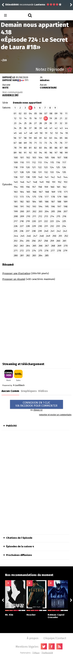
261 (64, 240)
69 (25, 143)
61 (40, 138)
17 (40, 118)
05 (35, 113)
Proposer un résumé (13, 279)
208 (16, 216)
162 (64, 187)
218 (22, 221)
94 (40, 152)
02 (20, 113)
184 (34, 201)
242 (59, 231)
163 (15, 191)
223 (52, 221)
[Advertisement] (36, 320)
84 (45, 147)
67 (15, 143)
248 (42, 236)
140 (40, 177)
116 (58, 162)
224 (58, 221)
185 (40, 201)
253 (15, 240)
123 (46, 167)
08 (51, 113)
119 (22, 167)
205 (53, 211)
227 (22, 226)
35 (20, 128)
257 (40, 240)
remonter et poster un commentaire (55, 415)
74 (50, 143)
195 (47, 206)
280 (16, 255)
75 (55, 143)
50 (41, 133)
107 (59, 157)
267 (47, 245)
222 (46, 221)
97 (56, 152)
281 (22, 255)
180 (65, 196)
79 (20, 147)
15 (30, 118)
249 (48, 236)
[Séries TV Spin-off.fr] (19, 15)
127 (15, 172)
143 (59, 177)
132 (46, 172)
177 (47, 196)
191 (22, 206)
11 (66, 113)
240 (46, 231)
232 (52, 226)
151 (53, 182)
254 (22, 240)
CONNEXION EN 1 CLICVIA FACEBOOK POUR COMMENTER (36, 404)
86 (56, 147)
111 (28, 162)
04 (30, 113)
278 (59, 250)
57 (20, 138)
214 (52, 216)
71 (35, 143)
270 (66, 245)
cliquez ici (37, 410)
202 (34, 211)
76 (61, 143)
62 (45, 138)
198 (65, 206)
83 (40, 147)
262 (15, 245)
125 (58, 167)
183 (28, 201)
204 (47, 211)
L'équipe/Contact (54, 638)
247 (35, 236)
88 (66, 147)
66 (66, 138)
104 (40, 157)
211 (34, 216)
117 (64, 162)
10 (61, 113)
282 (28, 255)
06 (40, 113)
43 (61, 128)
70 (30, 143)
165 (28, 191)
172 (15, 196)
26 (30, 123)
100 (16, 157)
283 (34, 255)
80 (25, 147)
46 (20, 133)
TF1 (26, 80)
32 (61, 123)
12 (15, 118)
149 (41, 182)
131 (40, 172)
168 (47, 191)
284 (40, 255)
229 (34, 226)
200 (22, 211)
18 (45, 118)
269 (59, 245)
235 (15, 231)
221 (40, 221)
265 (34, 245)
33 (66, 123)
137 (22, 177)
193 (34, 206)
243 (65, 231)
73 (45, 143)
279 (65, 250)
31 (56, 123)
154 (16, 187)
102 (28, 157)
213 (46, 216)
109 (16, 162)
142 (53, 177)
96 (51, 152)
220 (34, 221)
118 (15, 167)
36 (25, 128)
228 (28, 226)
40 (45, 128)
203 (40, 211)
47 (25, 133)
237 (28, 231)
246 (29, 236)
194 (40, 206)
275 (40, 250)
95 (45, 152)
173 (22, 196)
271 (15, 250)
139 (34, 177)
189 (65, 201)
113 (40, 162)
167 (41, 191)
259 (52, 240)
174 (28, 196)
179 (59, 196)
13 (20, 118)
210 (28, 216)
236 (21, 231)
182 (22, 201)
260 (58, 240)
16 (35, 118)
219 (28, 221)
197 (59, 206)
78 (15, 147)
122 (40, 167)
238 (34, 231)
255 (28, 240)
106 (53, 157)
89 (15, 152)
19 (50, 118)
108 (65, 157)
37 (30, 128)
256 (34, 240)
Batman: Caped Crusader (56, 616)
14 (25, 118)
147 (28, 182)
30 (50, 123)
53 (56, 133)
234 (64, 226)
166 (34, 191)
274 (34, 250)
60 (35, 138)
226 (15, 226)
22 (66, 118)
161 (58, 187)
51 (46, 133)
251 (60, 236)
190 (16, 206)
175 (34, 196)
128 (22, 172)
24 (20, 123)
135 (64, 172)
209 (22, 216)
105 (47, 157)
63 (50, 138)
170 (59, 191)
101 (22, 157)
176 (40, 196)
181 (15, 201)
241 (52, 231)
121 (34, 167)
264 (28, 245)
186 (47, 201)
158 (40, 187)
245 (22, 236)
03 (25, 113)
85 (51, 147)
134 (58, 172)
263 (22, 245)
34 (15, 128)
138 (28, 177)
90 (20, 152)
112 (34, 162)
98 (61, 152)
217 (15, 221)
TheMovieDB (47, 653)
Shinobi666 (23, 3)
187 (53, 201)
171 (66, 191)
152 (59, 182)
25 (25, 123)
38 (35, 128)
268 (53, 245)
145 (16, 182)
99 (66, 152)
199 (16, 211)
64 (55, 138)
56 (15, 138)
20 (55, 118)
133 (52, 172)
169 (53, 191)
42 (56, 128)
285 (47, 255)
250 (54, 236)
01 (15, 113)
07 (45, 113)
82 (35, 147)
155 (22, 187)
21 (61, 118)
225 (64, 221)
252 (66, 236)
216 (64, 216)
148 (35, 182)
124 (52, 167)
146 (22, 182)
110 (22, 162)
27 (35, 123)
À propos (32, 638)
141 (46, 177)
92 (30, 152)
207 (65, 211)
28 (40, 123)
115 (52, 162)
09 (56, 113)
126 (64, 167)
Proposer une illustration (16, 273)
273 (28, 250)
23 (15, 123)
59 (30, 138)
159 (46, 187)
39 (40, 128)
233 (58, 226)
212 (40, 216)
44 (66, 128)
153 (65, 182)
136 (15, 177)
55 (67, 133)
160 (52, 187)
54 (61, 133)
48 (30, 133)
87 (61, 147)
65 (61, 138)
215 (58, 216)
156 (28, 187)
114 (46, 162)
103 (34, 157)
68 (20, 143)
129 (28, 172)
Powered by (7, 385)
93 (35, 152)
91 (25, 152)
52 (51, 133)
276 (46, 250)
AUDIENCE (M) (10, 95)
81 (30, 147)
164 (22, 191)
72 (40, 143)
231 (46, 226)
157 (34, 187)
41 (51, 128)
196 (53, 206)
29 (45, 123)
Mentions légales (27, 646)
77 (66, 143)
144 (65, 177)
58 (25, 138)
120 (28, 167)
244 (16, 236)
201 (28, 211)
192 (28, 206)
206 (59, 211)
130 (34, 172)
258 (46, 240)
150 (48, 182)
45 (15, 133)
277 (53, 250)
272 (22, 250)
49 (36, 133)
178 (53, 196)
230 (40, 226)
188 (59, 201)
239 (40, 231)
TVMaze (36, 653)
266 (40, 245)
